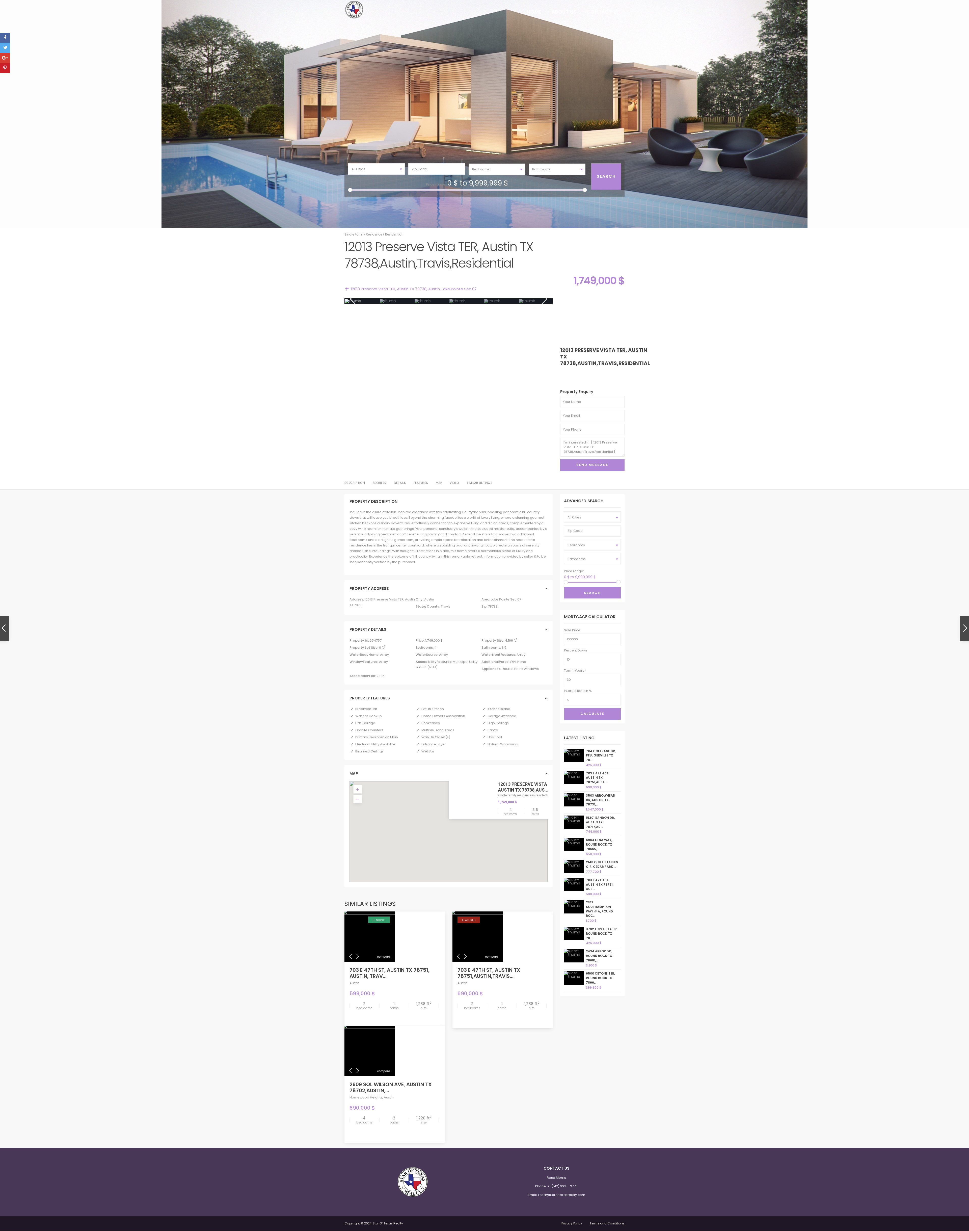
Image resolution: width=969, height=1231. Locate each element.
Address (379, 483)
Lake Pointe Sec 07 (459, 289)
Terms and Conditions (607, 1223)
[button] (450, 825)
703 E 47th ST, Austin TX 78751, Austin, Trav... (389, 973)
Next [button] (544, 299)
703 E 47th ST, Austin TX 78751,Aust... (597, 777)
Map (439, 483)
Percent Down (575, 650)
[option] (362, 301)
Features (421, 483)
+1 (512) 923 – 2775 (562, 1186)
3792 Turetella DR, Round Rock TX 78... (601, 933)
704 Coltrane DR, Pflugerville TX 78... (601, 755)
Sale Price (572, 630)
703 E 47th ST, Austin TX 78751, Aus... (599, 884)
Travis (445, 606)
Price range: (436, 184)
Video (454, 483)
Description (354, 483)
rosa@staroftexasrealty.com (561, 1194)
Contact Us (603, 11)
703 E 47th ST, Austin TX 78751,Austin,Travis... (488, 973)
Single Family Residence (363, 234)
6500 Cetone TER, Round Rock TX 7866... (600, 978)
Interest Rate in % (578, 690)
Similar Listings (479, 483)
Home (534, 11)
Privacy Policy (571, 1223)
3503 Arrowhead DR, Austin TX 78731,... (600, 800)
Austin (434, 289)
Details (400, 483)
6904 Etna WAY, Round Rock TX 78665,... (599, 844)
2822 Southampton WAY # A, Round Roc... (599, 909)
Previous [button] (352, 299)
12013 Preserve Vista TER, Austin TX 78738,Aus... (527, 786)
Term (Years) (575, 670)
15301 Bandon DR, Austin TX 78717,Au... (600, 822)
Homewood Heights (365, 1097)
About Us (564, 11)
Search (592, 592)
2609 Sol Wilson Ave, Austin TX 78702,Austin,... (390, 1087)
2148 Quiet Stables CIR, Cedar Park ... (602, 864)
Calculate (592, 713)
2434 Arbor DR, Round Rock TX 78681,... (599, 955)
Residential (393, 234)
